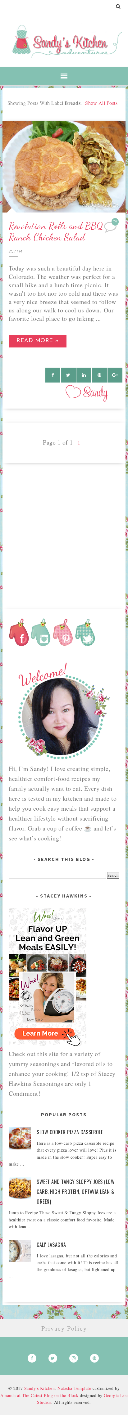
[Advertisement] (64, 527)
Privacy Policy (64, 1328)
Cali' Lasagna (51, 1244)
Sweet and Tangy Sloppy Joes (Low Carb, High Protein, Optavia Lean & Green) (76, 1191)
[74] (111, 228)
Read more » (37, 341)
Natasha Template (74, 1388)
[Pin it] (99, 375)
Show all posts (101, 103)
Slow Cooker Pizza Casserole (70, 1132)
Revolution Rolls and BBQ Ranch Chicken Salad (56, 231)
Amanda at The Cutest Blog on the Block (39, 1395)
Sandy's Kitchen (39, 1388)
